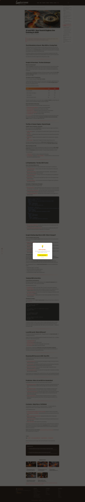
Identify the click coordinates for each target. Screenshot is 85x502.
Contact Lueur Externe (42, 255)
